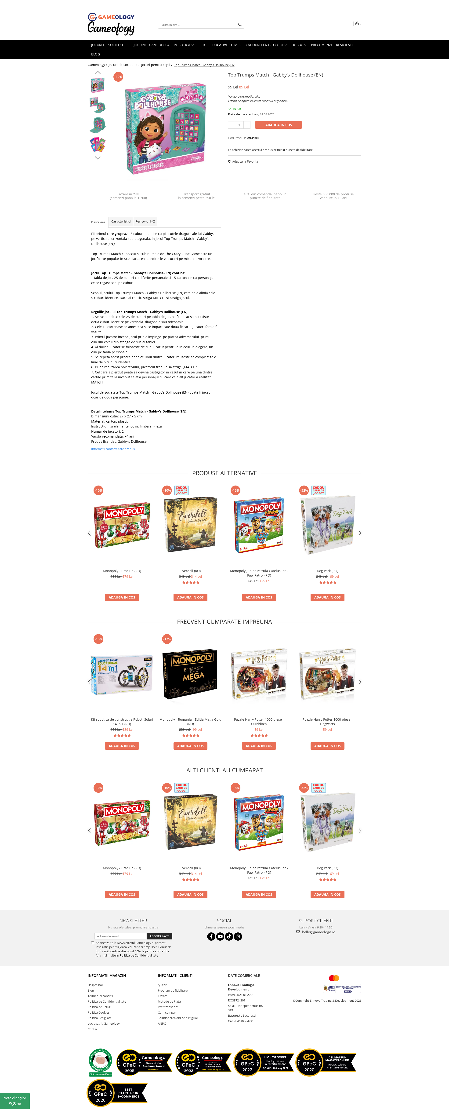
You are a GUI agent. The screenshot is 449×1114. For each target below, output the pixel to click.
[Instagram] (238, 936)
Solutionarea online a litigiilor (178, 1018)
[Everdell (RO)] (190, 525)
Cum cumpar (167, 1012)
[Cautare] (240, 25)
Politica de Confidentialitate (139, 955)
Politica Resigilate (100, 1018)
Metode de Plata (169, 1001)
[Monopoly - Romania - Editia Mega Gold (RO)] (190, 674)
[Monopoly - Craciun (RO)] (122, 525)
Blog (91, 990)
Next (97, 157)
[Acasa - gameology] (111, 17)
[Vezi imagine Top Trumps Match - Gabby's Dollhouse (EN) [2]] (97, 125)
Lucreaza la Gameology (104, 1023)
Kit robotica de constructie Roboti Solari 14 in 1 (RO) (122, 721)
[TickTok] (229, 936)
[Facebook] (211, 936)
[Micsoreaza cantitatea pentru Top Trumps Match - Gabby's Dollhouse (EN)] (231, 125)
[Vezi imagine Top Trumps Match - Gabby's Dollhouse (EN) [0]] (97, 85)
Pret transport (168, 1007)
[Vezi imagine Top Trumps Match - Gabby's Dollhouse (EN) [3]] (97, 144)
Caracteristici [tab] (121, 221)
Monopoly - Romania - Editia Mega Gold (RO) (190, 721)
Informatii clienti (175, 975)
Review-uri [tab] (145, 221)
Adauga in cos (278, 125)
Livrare (162, 996)
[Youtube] (220, 936)
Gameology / (98, 64)
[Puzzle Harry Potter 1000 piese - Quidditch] (259, 674)
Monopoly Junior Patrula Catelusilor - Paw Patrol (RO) (259, 573)
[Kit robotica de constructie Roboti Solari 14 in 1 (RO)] (122, 674)
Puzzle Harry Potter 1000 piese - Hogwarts (327, 721)
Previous (97, 73)
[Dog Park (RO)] (327, 525)
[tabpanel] (165, 128)
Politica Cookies (98, 1012)
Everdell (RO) (191, 571)
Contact (93, 1029)
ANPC (162, 1023)
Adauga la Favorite (244, 161)
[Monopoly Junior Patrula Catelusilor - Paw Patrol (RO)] (259, 525)
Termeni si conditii (100, 996)
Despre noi (95, 985)
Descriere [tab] (98, 222)
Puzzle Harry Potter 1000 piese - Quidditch (259, 721)
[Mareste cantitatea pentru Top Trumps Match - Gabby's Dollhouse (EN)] (246, 125)
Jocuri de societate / (125, 64)
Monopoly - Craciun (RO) (122, 571)
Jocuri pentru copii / (157, 64)
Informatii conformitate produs (113, 449)
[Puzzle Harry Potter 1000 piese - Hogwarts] (327, 674)
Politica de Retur (99, 1007)
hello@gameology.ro (318, 932)
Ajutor (162, 985)
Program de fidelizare (173, 990)
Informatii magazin (107, 975)
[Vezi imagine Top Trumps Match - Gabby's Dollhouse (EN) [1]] (97, 105)
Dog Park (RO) (327, 571)
